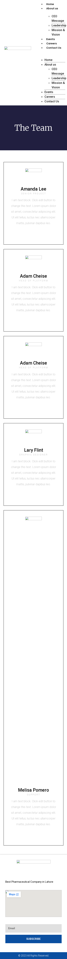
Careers (51, 43)
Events (50, 39)
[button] (51, 52)
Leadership (59, 25)
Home (50, 4)
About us (52, 8)
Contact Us (53, 48)
